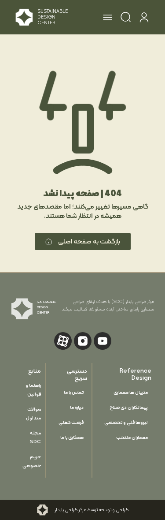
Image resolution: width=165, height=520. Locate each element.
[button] (107, 18)
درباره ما (77, 407)
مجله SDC (35, 437)
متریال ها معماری (131, 392)
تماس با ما (74, 392)
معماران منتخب (132, 437)
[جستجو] (125, 18)
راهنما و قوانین (33, 389)
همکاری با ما (72, 437)
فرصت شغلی (71, 422)
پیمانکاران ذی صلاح (129, 407)
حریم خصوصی (31, 461)
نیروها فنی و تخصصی (126, 422)
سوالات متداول (33, 413)
